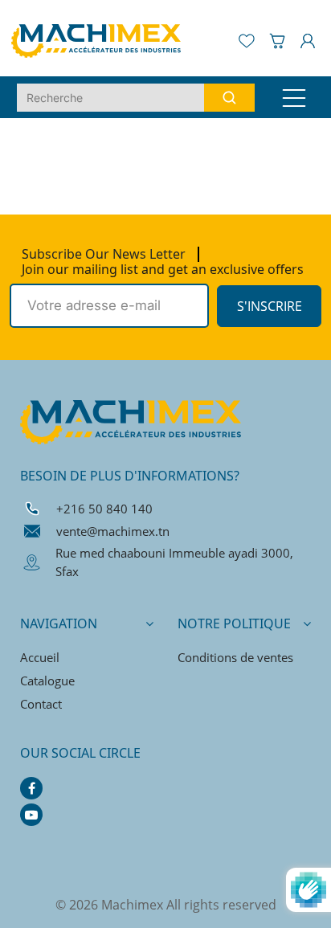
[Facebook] (31, 788)
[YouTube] (31, 814)
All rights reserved (221, 905)
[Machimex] (102, 39)
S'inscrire (269, 306)
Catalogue (47, 680)
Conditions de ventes (235, 657)
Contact (41, 704)
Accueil (39, 657)
